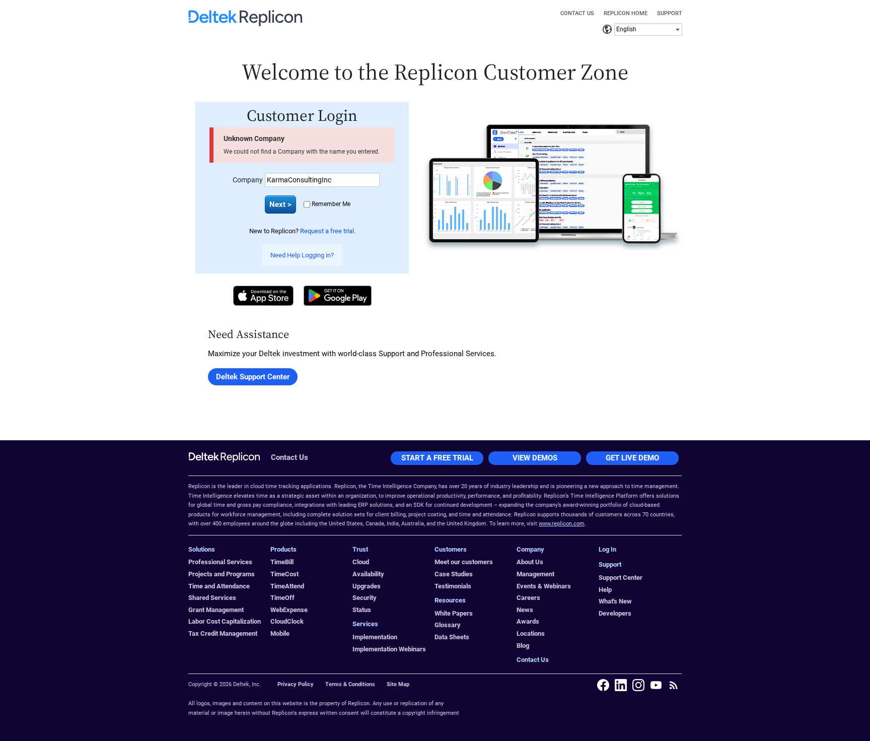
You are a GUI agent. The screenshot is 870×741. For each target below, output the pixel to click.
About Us (530, 562)
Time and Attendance (219, 586)
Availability (368, 574)
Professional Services (220, 562)
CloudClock (287, 621)
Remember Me (331, 204)
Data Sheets (451, 637)
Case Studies (453, 574)
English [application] (626, 29)
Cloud (360, 562)
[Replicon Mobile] (552, 186)
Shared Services (212, 597)
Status (361, 610)
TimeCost (284, 574)
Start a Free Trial (437, 457)
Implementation (374, 637)
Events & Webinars (544, 586)
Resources (450, 600)
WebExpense (289, 610)
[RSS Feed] (674, 685)
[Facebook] (603, 685)
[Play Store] (338, 296)
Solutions (201, 549)
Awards (528, 621)
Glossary (447, 625)
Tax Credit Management (222, 633)
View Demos (535, 457)
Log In (607, 549)
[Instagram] (638, 685)
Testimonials (452, 586)
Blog (523, 645)
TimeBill (282, 562)
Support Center (620, 577)
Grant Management (216, 610)
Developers (615, 613)
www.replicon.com (562, 523)
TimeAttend (287, 586)
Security (364, 597)
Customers (450, 549)
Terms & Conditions (350, 684)
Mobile (279, 633)
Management (535, 574)
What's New (615, 601)
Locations (531, 633)
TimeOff (282, 597)
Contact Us (577, 13)
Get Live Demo (632, 457)
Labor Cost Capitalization (224, 621)
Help (605, 589)
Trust (360, 549)
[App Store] (263, 296)
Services (365, 624)
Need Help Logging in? (302, 255)
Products (283, 549)
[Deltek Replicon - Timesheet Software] (245, 23)
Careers (528, 597)
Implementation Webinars (389, 649)
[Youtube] (656, 685)
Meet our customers (463, 562)
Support (669, 13)
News (525, 610)
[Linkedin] (621, 685)
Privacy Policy (295, 684)
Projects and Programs (221, 574)
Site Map (398, 684)
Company (248, 180)
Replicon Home (625, 13)
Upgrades (366, 586)
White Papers (453, 613)
